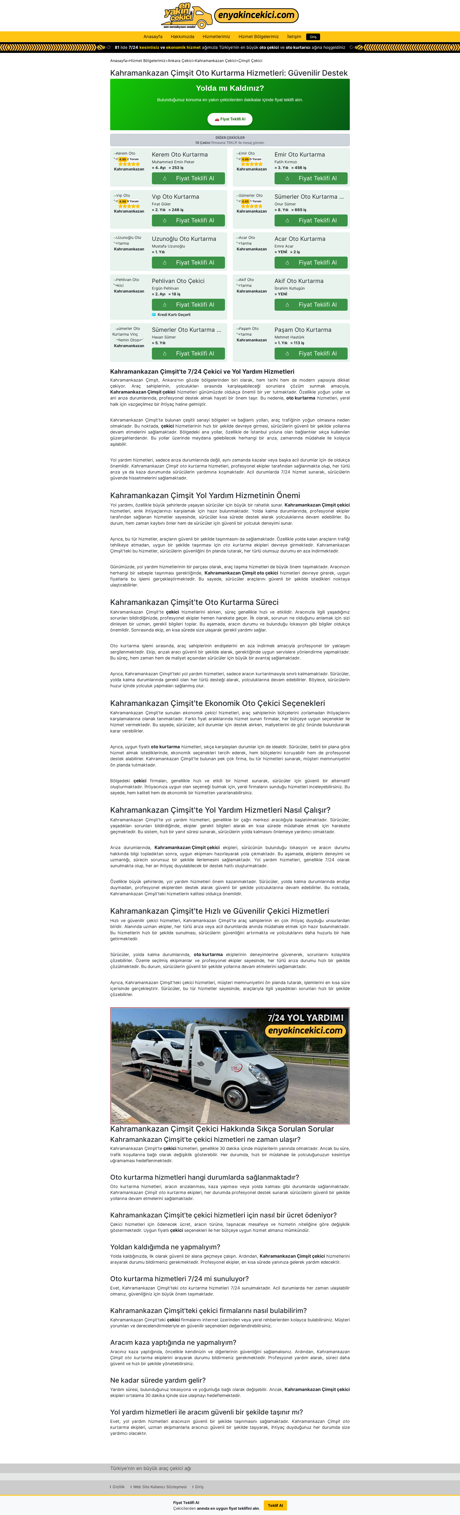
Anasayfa (153, 36)
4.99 (245, 159)
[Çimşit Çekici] (230, 1065)
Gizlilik (119, 1486)
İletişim (294, 36)
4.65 (245, 201)
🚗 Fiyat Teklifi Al (230, 119)
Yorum (133, 159)
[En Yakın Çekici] (230, 15)
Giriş (313, 37)
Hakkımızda (182, 36)
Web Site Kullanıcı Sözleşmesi (160, 1486)
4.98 (122, 159)
